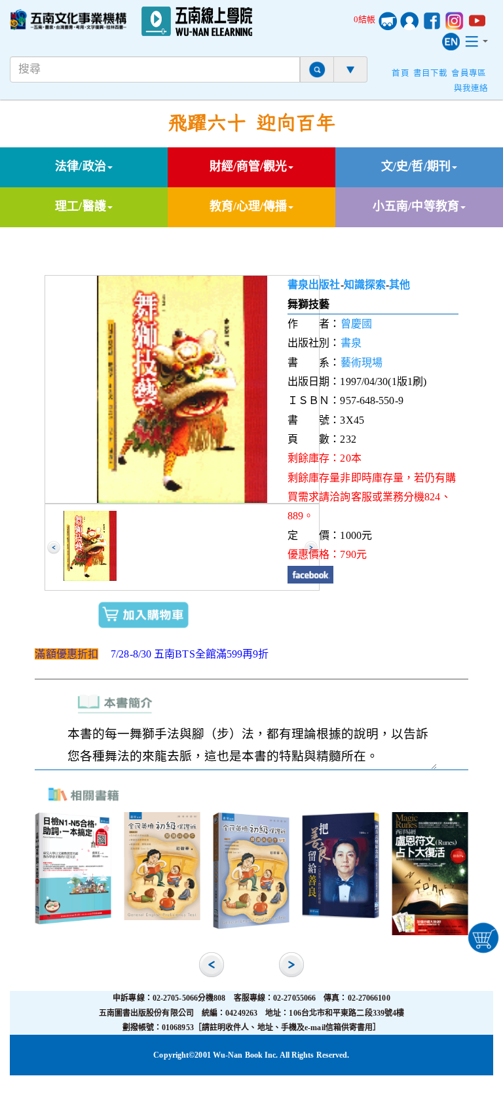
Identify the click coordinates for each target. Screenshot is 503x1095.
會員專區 (468, 73)
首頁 (400, 73)
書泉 (351, 342)
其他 (399, 284)
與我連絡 (471, 88)
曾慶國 (356, 323)
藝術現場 (361, 362)
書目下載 (430, 73)
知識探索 (365, 284)
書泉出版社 (314, 284)
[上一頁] (53, 547)
